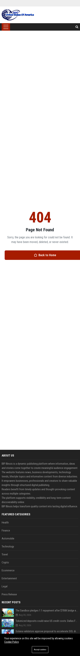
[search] (77, 27)
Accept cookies (40, 649)
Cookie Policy (11, 641)
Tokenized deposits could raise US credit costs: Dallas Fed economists (47, 621)
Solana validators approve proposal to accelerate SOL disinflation (47, 631)
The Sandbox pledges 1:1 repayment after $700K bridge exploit (47, 610)
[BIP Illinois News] (18, 14)
